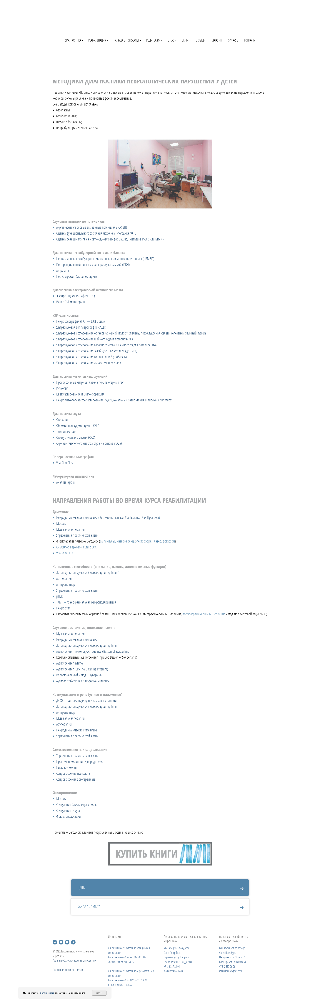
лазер (157, 541)
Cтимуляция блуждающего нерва (76, 804)
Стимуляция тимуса (68, 810)
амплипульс (107, 541)
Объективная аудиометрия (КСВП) (77, 425)
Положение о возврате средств (68, 970)
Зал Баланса (133, 517)
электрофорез (144, 541)
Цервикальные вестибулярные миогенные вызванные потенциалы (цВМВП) (105, 258)
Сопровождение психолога (73, 773)
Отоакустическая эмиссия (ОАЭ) (75, 437)
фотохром (169, 541)
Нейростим (63, 608)
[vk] (55, 942)
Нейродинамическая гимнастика (77, 517)
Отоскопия (62, 419)
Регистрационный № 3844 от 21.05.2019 (127, 980)
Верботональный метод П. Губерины (79, 674)
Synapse (233, 40)
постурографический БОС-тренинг (203, 613)
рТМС (59, 596)
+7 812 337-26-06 (172, 967)
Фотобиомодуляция (68, 816)
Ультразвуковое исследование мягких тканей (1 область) (91, 356)
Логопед (61, 572)
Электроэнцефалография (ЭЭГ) (75, 295)
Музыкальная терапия (70, 529)
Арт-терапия (64, 578)
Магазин (216, 40)
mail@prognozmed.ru (174, 971)
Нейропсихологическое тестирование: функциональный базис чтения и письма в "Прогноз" (114, 400)
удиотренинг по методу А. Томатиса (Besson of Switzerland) (94, 651)
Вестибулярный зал (111, 517)
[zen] (67, 942)
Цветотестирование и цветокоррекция (80, 394)
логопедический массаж (84, 572)
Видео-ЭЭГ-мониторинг (70, 301)
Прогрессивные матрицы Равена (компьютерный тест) (90, 382)
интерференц (125, 541)
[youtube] (61, 942)
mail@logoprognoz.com (230, 971)
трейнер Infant (109, 572)
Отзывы (200, 40)
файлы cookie (47, 992)
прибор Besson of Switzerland (118, 657)
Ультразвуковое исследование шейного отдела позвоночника (94, 339)
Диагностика (73, 40)
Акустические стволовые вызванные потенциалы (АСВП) (91, 227)
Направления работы (126, 40)
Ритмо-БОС (134, 613)
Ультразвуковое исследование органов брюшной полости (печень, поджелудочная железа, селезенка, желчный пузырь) (132, 333)
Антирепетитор (65, 584)
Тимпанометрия (66, 431)
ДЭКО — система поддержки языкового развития (87, 700)
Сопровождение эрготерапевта (75, 779)
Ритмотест (62, 388)
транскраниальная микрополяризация (91, 602)
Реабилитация (97, 40)
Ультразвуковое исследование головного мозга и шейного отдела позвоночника (106, 344)
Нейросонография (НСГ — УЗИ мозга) (80, 321)
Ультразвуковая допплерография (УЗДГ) (81, 327)
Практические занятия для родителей (80, 761)
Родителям (153, 40)
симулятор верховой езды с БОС (246, 613)
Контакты (249, 40)
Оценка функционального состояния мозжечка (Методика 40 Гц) (96, 233)
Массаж (61, 523)
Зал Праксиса (150, 517)
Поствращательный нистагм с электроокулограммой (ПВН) (93, 264)
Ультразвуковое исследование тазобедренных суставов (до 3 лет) (96, 350)
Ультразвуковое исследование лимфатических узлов (88, 362)
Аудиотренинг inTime (69, 663)
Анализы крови (66, 482)
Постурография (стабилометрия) (76, 276)
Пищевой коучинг (67, 767)
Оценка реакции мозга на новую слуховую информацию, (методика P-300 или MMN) (110, 239)
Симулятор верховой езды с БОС (76, 547)
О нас (171, 40)
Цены (185, 40)
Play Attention (119, 613)
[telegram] (73, 942)
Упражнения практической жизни (77, 535)
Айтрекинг (62, 270)
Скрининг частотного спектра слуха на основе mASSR (89, 443)
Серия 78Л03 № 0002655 (120, 985)
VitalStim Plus (64, 462)
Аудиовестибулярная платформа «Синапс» (82, 680)
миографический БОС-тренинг (162, 613)
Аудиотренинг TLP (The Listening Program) (82, 669)
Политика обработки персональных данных (74, 960)
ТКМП (60, 602)
